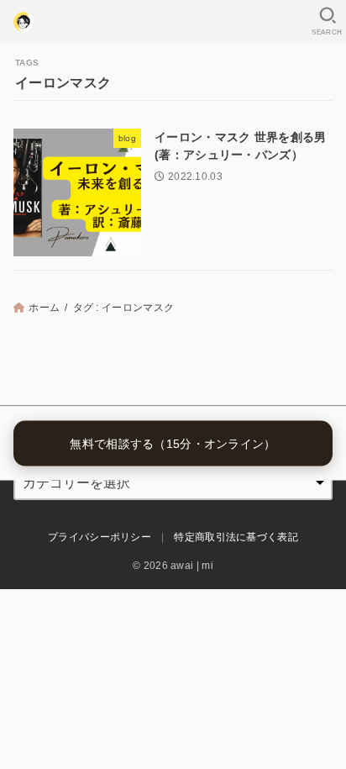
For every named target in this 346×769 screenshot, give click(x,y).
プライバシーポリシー (99, 537)
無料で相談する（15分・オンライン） (172, 443)
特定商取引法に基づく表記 (236, 537)
